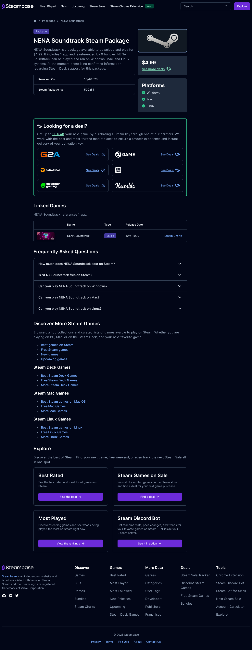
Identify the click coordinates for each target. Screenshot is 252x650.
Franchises (153, 614)
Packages (48, 20)
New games (49, 354)
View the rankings (68, 543)
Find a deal (147, 496)
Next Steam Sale (228, 599)
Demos (79, 591)
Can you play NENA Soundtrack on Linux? (69, 308)
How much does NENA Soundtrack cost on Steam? (76, 264)
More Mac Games (54, 411)
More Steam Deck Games (60, 385)
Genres (150, 575)
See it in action (147, 543)
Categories (153, 583)
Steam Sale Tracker (195, 575)
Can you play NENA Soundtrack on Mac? (68, 297)
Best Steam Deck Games (59, 375)
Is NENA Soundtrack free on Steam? (65, 275)
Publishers (152, 607)
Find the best (68, 496)
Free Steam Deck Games (59, 380)
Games (79, 575)
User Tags (152, 591)
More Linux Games (55, 437)
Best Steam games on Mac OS (63, 401)
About (138, 641)
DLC (77, 583)
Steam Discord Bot (230, 583)
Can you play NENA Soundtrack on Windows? (72, 286)
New (64, 6)
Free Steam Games (195, 596)
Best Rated (118, 575)
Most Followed (121, 591)
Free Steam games (55, 350)
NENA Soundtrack (72, 20)
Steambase (9, 576)
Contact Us (153, 641)
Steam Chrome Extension (126, 6)
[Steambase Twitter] (17, 595)
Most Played (48, 6)
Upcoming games (54, 359)
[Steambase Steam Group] (10, 595)
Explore (242, 6)
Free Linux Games (54, 432)
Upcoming (78, 6)
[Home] (35, 20)
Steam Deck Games (124, 614)
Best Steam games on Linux (61, 427)
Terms (110, 641)
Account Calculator (230, 607)
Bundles (80, 599)
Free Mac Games (53, 406)
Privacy (96, 641)
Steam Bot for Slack (231, 591)
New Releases (120, 599)
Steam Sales (97, 6)
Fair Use (123, 641)
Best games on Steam (57, 345)
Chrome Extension (230, 575)
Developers (153, 599)
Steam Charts (173, 235)
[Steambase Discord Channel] (4, 595)
